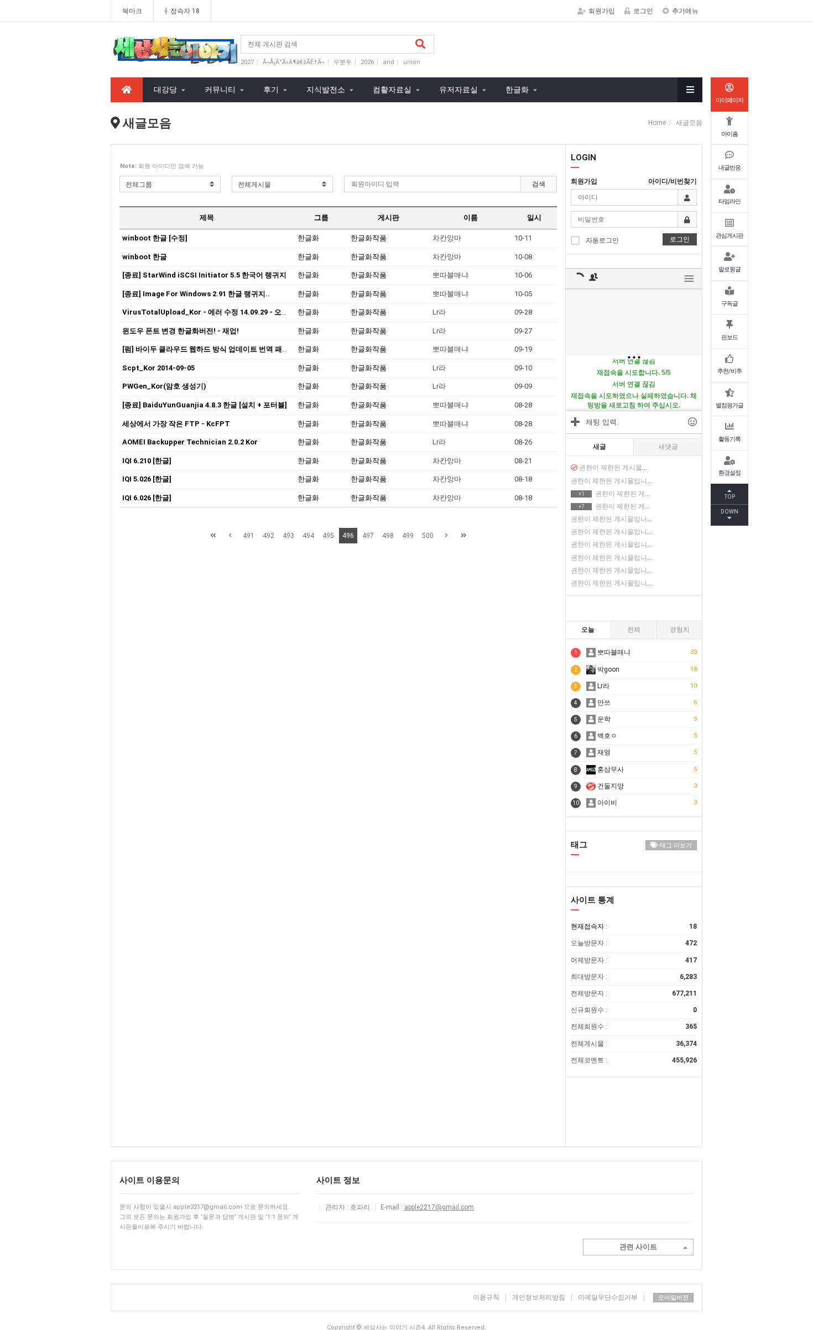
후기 (271, 89)
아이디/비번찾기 (672, 181)
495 (328, 536)
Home (657, 123)
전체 (633, 629)
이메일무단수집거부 (611, 1297)
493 (288, 536)
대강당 (165, 89)
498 (388, 536)
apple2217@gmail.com (439, 1207)
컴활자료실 (392, 89)
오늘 (588, 629)
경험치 (680, 629)
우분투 (342, 62)
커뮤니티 (220, 89)
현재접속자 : (634, 926)
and (388, 62)
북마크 (132, 11)
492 (268, 536)
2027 (247, 62)
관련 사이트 (638, 1247)
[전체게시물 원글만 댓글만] (282, 184)
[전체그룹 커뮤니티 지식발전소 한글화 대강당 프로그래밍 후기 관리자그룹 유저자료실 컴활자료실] (170, 184)
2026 (367, 62)
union (411, 62)
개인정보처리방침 (538, 1297)
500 (428, 536)
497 (368, 536)
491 (248, 536)
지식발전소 (325, 89)
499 (408, 536)
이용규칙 (486, 1297)
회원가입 (601, 11)
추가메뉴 (685, 11)
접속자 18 (185, 11)
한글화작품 (369, 238)
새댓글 (668, 447)
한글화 (517, 89)
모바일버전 (673, 1297)
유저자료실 (458, 89)
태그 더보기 (675, 845)
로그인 (643, 11)
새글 (599, 447)
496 (348, 536)
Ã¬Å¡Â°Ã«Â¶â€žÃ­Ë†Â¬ (294, 62)
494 (308, 536)
